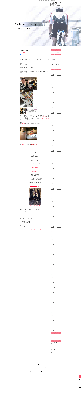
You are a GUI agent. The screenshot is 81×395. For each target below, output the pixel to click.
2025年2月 (53, 97)
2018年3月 (53, 249)
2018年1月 (53, 254)
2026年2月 (53, 74)
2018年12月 (53, 226)
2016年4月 (53, 307)
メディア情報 (49, 371)
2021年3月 (53, 196)
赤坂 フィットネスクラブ (31, 229)
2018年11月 (53, 229)
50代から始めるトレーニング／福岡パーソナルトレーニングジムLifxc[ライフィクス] (56, 59)
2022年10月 (53, 155)
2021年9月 (53, 183)
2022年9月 (53, 158)
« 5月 (51, 353)
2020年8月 (53, 211)
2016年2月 (53, 312)
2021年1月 (53, 198)
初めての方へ (31, 371)
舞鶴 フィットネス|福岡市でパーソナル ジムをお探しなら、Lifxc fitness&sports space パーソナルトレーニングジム (50, 0)
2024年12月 (53, 102)
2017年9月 (53, 264)
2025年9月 (53, 87)
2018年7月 (53, 239)
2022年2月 (53, 173)
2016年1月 (53, 315)
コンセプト (36, 371)
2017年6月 (53, 272)
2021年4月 (53, 193)
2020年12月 (53, 201)
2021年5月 (53, 191)
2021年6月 (53, 188)
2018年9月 (53, 234)
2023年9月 (53, 135)
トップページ (27, 371)
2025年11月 (53, 82)
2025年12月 (53, 79)
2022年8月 (53, 160)
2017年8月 (53, 267)
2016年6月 (53, 302)
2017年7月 (53, 269)
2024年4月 (53, 122)
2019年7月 (53, 216)
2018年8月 (53, 236)
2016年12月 (53, 287)
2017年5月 (53, 274)
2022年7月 (53, 163)
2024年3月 (53, 125)
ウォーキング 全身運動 (38, 229)
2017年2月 (53, 282)
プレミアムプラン (44, 371)
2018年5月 (53, 244)
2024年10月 (53, 107)
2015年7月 (53, 330)
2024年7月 (53, 115)
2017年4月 (53, 277)
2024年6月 (53, 117)
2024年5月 (53, 120)
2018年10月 (53, 231)
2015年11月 (53, 320)
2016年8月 (53, 297)
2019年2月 (53, 221)
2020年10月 (53, 206)
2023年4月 (53, 145)
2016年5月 (53, 305)
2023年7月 (53, 140)
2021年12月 (53, 178)
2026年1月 (53, 77)
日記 (52, 335)
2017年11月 (53, 259)
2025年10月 (53, 84)
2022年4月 (53, 168)
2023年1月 (53, 150)
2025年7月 (53, 92)
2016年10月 (53, 292)
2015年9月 (53, 325)
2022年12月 (53, 153)
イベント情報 (53, 371)
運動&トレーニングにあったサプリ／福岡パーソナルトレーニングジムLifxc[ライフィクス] (56, 64)
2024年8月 (53, 112)
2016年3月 (53, 310)
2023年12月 (53, 130)
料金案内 (40, 371)
